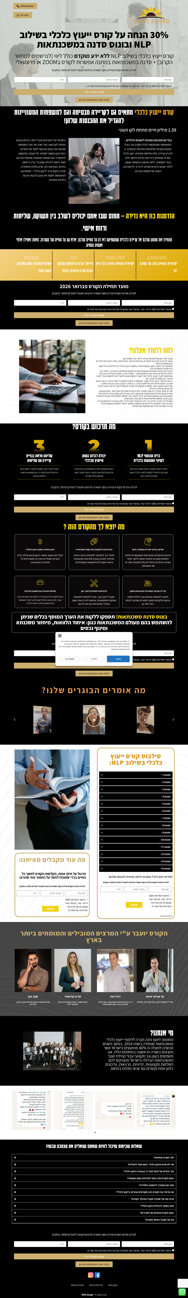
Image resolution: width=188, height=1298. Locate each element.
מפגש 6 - (165, 811)
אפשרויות (69, 659)
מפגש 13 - (165, 861)
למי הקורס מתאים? (164, 1157)
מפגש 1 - (165, 775)
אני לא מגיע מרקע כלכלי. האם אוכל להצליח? (151, 1164)
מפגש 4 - (165, 796)
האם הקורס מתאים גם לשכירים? (157, 1212)
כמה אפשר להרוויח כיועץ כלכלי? (157, 1205)
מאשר (118, 659)
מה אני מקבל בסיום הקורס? (159, 1219)
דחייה (94, 659)
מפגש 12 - (165, 854)
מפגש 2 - (165, 782)
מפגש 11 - (165, 847)
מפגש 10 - (165, 839)
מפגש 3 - (165, 789)
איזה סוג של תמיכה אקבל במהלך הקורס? (152, 1199)
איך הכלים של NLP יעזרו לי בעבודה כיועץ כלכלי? (149, 1171)
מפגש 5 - (165, 803)
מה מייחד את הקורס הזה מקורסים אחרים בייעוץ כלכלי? (145, 1192)
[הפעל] (147, 719)
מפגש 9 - (165, 832)
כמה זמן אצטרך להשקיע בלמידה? (156, 1185)
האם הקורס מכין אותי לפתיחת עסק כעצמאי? (150, 1178)
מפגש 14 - (165, 868)
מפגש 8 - (165, 825)
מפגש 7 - (165, 818)
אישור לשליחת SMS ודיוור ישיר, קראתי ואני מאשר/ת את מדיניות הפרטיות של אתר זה (129, 86)
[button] (59, 635)
